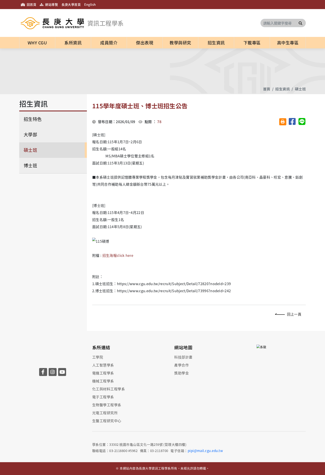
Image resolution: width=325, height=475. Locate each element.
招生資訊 (216, 43)
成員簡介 (108, 43)
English (90, 4)
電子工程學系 (103, 397)
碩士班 (300, 89)
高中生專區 (287, 43)
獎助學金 (181, 373)
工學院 (97, 357)
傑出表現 (144, 43)
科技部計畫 (183, 357)
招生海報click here (117, 255)
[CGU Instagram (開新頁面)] (53, 372)
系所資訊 (73, 43)
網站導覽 (51, 4)
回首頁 (31, 4)
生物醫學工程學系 (106, 404)
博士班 (30, 165)
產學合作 (181, 365)
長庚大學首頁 (71, 4)
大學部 (30, 134)
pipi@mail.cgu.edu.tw (205, 450)
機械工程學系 (103, 381)
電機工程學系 (103, 373)
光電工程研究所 (105, 412)
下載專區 (252, 43)
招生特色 (33, 119)
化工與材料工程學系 (108, 389)
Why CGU (37, 43)
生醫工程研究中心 (106, 420)
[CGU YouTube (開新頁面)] (62, 372)
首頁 (266, 89)
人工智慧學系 (103, 365)
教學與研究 (180, 43)
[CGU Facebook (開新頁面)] (43, 372)
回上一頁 (294, 314)
